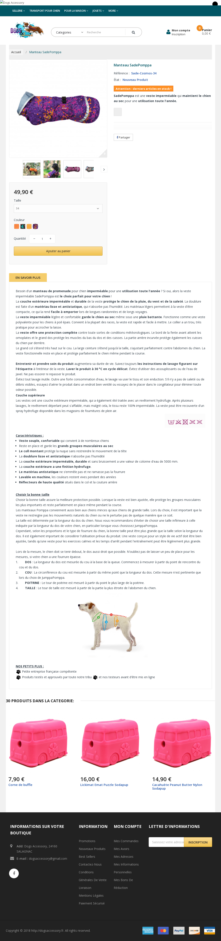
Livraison (85, 888)
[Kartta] (23, 226)
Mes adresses (123, 856)
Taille (18, 200)
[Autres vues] (12, 169)
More (112, 11)
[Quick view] (62, 719)
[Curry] (29, 226)
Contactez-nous (90, 864)
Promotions (87, 841)
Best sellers (87, 856)
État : (117, 80)
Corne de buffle (20, 784)
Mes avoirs (121, 849)
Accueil (16, 52)
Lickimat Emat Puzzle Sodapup (104, 784)
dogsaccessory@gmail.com (48, 858)
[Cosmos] (35, 226)
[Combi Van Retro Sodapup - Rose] (38, 743)
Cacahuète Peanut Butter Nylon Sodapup (177, 786)
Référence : (121, 73)
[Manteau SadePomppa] (32, 169)
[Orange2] (16, 226)
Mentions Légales (91, 895)
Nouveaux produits (92, 849)
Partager (124, 137)
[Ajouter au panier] (12, 769)
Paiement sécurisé (92, 903)
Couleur (19, 220)
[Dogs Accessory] (110, 2)
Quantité (20, 238)
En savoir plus (28, 277)
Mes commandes (126, 841)
